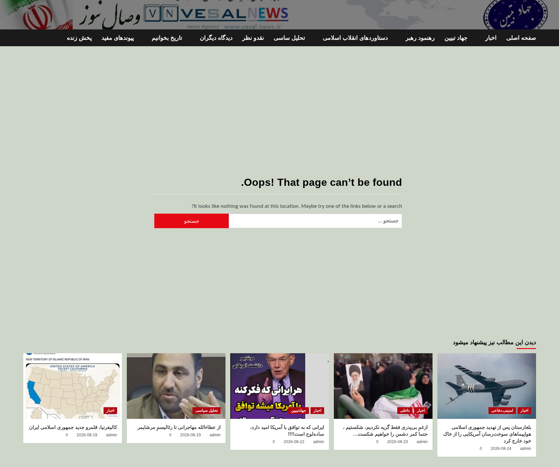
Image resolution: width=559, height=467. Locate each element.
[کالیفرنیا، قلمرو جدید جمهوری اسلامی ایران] (72, 386)
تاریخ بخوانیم (167, 38)
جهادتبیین (298, 410)
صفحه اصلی (521, 38)
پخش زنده (79, 38)
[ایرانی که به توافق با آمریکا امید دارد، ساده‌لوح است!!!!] (279, 386)
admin (525, 448)
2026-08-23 (397, 442)
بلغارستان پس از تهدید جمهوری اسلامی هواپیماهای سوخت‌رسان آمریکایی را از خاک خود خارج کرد (487, 433)
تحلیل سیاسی (206, 410)
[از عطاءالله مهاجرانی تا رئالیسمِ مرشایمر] (176, 386)
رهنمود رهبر (420, 38)
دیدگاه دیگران (216, 38)
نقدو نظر (253, 38)
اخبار (491, 38)
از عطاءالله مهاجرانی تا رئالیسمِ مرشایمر (179, 427)
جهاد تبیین (455, 38)
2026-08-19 (190, 435)
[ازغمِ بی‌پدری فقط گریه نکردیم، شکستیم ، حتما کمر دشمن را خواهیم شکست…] (383, 386)
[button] (27, 38)
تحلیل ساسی (289, 38)
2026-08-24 (501, 448)
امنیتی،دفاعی (502, 410)
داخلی (405, 410)
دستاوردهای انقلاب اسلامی (355, 38)
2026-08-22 (294, 442)
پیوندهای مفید (118, 38)
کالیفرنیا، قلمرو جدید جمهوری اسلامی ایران (73, 427)
